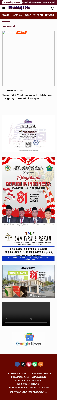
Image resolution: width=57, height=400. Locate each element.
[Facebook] (17, 364)
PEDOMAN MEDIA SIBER (28, 380)
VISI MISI (44, 387)
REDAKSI (13, 373)
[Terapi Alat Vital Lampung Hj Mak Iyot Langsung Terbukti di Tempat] (28, 58)
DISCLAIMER (39, 377)
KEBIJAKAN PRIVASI (28, 384)
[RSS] (40, 364)
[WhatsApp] (34, 364)
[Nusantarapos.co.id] (19, 8)
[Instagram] (29, 364)
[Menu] (4, 8)
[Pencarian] (53, 8)
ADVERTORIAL (9, 90)
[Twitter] (23, 364)
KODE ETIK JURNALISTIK (35, 373)
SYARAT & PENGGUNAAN (22, 387)
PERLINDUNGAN (20, 377)
